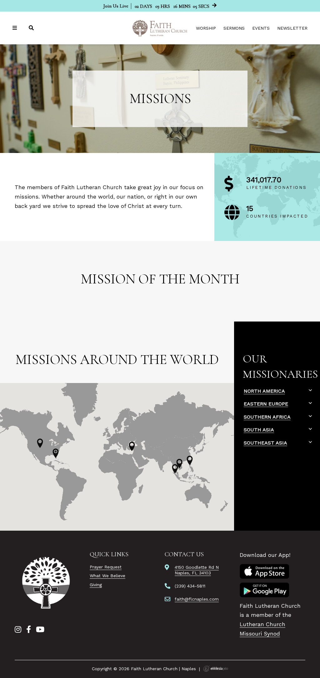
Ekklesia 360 (215, 669)
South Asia (259, 430)
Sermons (234, 28)
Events (261, 28)
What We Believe (107, 575)
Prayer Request (106, 566)
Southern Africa (267, 417)
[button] (40, 443)
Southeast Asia (265, 443)
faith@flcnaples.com (197, 599)
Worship (206, 28)
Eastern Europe (266, 404)
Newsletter (292, 28)
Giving (96, 584)
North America (264, 391)
